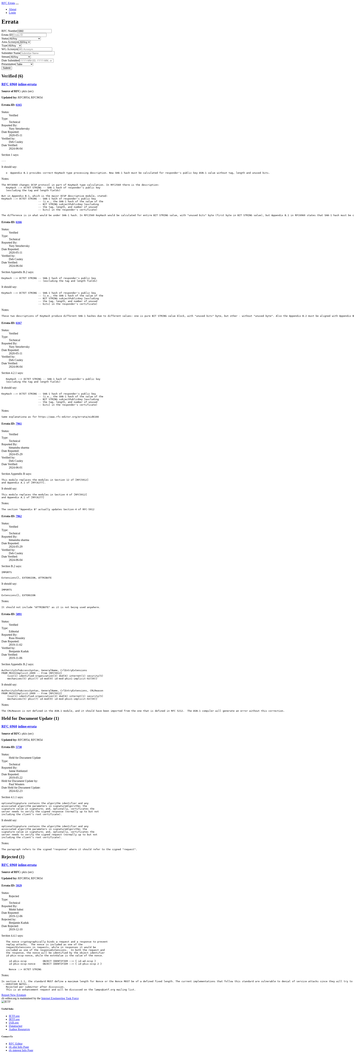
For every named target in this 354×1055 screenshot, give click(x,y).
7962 (19, 516)
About (12, 9)
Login (12, 12)
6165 (19, 104)
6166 (19, 222)
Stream (5, 56)
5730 (19, 747)
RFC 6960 (9, 84)
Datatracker (15, 1026)
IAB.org (14, 1022)
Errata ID (6, 34)
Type (4, 45)
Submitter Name (10, 53)
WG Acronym (9, 49)
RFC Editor (15, 1043)
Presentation (8, 64)
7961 (19, 423)
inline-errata (27, 84)
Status (4, 38)
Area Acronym (10, 42)
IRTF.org (14, 1019)
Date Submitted (10, 60)
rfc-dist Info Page (19, 1047)
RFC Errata (8, 3)
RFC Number (9, 30)
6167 (19, 323)
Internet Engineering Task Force (60, 998)
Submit (7, 68)
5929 (19, 885)
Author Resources (19, 1029)
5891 (19, 614)
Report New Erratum (13, 995)
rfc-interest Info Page (21, 1050)
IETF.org (14, 1016)
